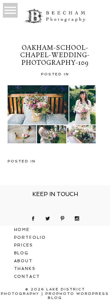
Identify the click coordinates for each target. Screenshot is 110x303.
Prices (23, 245)
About (23, 261)
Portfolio (30, 237)
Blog (21, 253)
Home (22, 229)
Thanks (25, 268)
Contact (27, 276)
